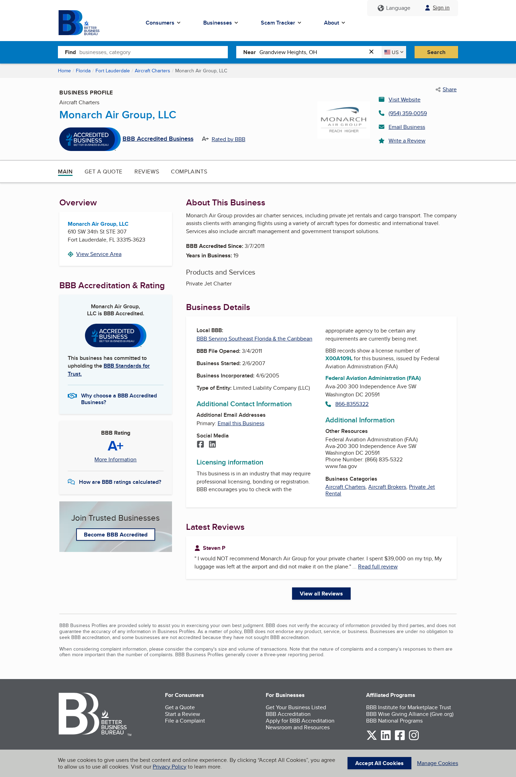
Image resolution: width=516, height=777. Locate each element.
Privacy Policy (169, 767)
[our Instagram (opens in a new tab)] (413, 739)
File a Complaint (185, 721)
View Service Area (98, 254)
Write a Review (407, 140)
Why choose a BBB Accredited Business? (119, 398)
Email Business (407, 127)
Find (70, 52)
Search (436, 52)
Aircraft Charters (152, 70)
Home (64, 70)
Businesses (217, 23)
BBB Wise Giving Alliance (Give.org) (410, 714)
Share (450, 89)
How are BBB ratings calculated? (120, 482)
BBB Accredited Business (158, 139)
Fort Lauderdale (112, 70)
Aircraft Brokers (387, 487)
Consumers (160, 23)
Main (65, 171)
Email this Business (241, 423)
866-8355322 (352, 404)
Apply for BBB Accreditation (300, 721)
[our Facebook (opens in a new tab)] (399, 739)
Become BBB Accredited (115, 535)
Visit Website (405, 99)
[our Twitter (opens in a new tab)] (371, 739)
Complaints (189, 171)
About (331, 23)
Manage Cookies (437, 763)
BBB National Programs (394, 721)
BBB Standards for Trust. (109, 369)
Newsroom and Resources (298, 727)
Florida (83, 70)
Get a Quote (104, 171)
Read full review (378, 566)
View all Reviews (321, 594)
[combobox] (153, 52)
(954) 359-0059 (408, 113)
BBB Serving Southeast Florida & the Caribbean (254, 339)
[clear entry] (373, 52)
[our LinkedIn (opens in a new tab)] (385, 739)
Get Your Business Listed (296, 707)
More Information (115, 459)
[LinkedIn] (212, 444)
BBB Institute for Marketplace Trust (408, 707)
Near (249, 52)
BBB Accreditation (288, 714)
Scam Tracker (278, 23)
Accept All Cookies (379, 763)
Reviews (146, 171)
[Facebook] (200, 444)
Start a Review (182, 714)
